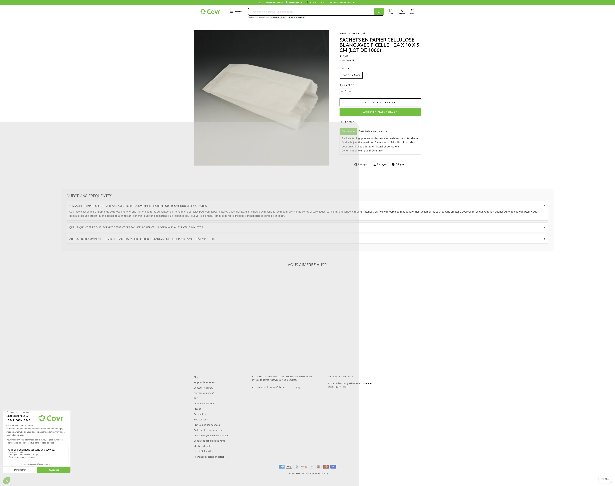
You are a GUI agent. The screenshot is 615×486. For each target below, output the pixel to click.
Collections (355, 33)
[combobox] (311, 11)
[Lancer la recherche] (379, 11)
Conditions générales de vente (209, 441)
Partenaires (200, 414)
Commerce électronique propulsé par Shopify (307, 473)
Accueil (343, 33)
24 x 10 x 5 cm (351, 75)
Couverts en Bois (296, 17)
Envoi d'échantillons (204, 451)
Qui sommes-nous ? (204, 393)
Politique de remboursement (208, 430)
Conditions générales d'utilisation (211, 435)
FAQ (196, 398)
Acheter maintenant (380, 112)
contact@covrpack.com (343, 2)
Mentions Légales (203, 446)
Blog (196, 377)
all (364, 33)
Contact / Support (203, 387)
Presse (197, 409)
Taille (345, 68)
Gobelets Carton (278, 17)
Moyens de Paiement (205, 382)
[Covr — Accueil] (210, 11)
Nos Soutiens (201, 419)
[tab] (348, 131)
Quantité (347, 85)
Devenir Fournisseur (204, 403)
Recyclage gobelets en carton (209, 457)
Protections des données (207, 425)
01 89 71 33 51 (316, 2)
